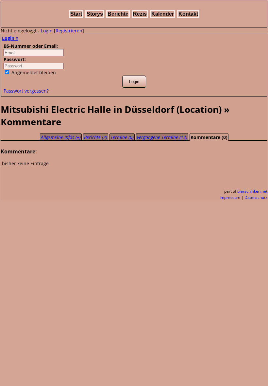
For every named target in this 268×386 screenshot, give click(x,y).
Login (47, 30)
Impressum (230, 197)
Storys (95, 14)
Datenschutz (255, 197)
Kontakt (188, 14)
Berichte (118, 14)
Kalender (162, 14)
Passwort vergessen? (26, 91)
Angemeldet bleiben (33, 72)
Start (76, 14)
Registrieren (69, 30)
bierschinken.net (252, 191)
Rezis (140, 14)
